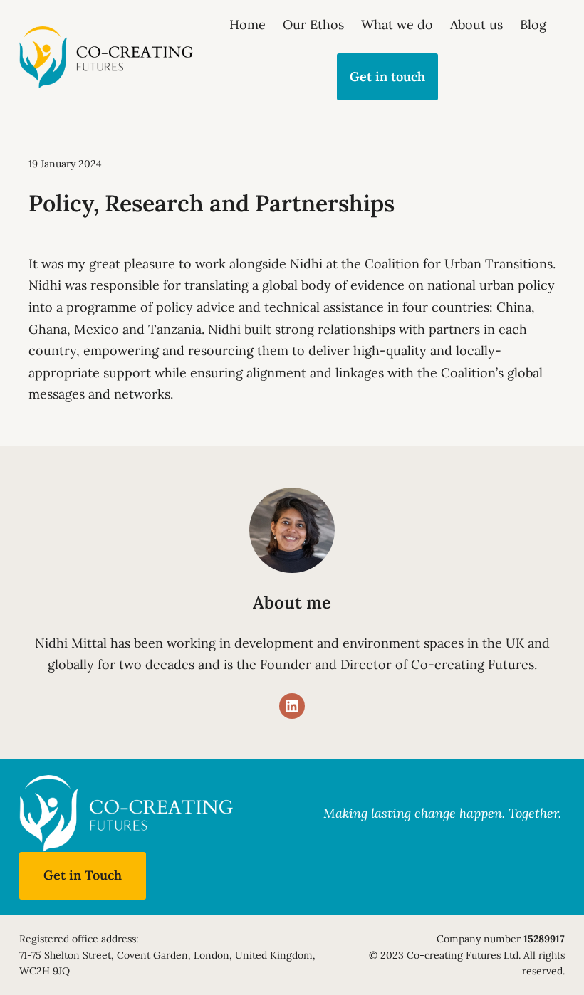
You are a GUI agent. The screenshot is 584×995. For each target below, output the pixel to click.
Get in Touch (82, 875)
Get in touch (387, 76)
